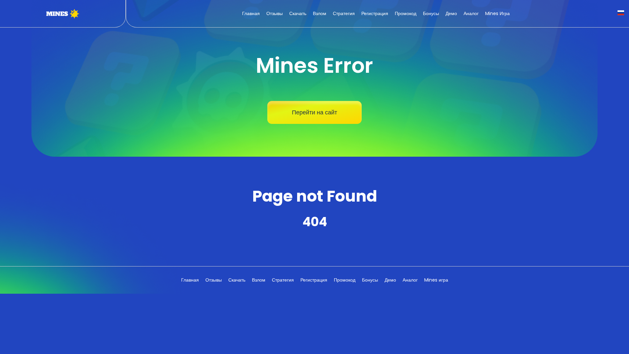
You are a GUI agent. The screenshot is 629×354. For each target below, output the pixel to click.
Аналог (471, 13)
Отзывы (274, 13)
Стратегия (344, 13)
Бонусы (431, 13)
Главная (251, 13)
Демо (451, 13)
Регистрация (374, 13)
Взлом (319, 13)
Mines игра (497, 13)
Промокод (405, 13)
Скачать (297, 13)
